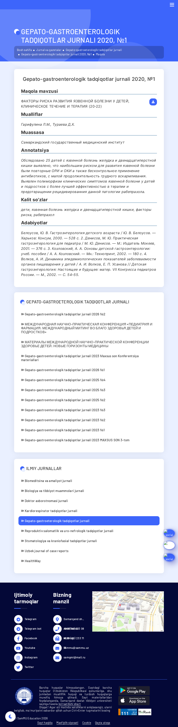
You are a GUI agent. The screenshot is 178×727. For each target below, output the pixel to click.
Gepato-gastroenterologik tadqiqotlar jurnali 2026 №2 (64, 314)
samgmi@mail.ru (74, 657)
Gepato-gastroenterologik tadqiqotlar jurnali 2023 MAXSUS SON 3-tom (76, 440)
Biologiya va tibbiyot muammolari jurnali (54, 491)
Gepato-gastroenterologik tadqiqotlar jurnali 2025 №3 (64, 390)
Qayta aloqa (102, 722)
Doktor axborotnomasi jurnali (46, 501)
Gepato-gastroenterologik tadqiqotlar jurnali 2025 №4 (64, 380)
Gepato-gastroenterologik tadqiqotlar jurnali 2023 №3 (64, 410)
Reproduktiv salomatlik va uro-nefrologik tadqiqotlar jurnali (68, 531)
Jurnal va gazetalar (48, 50)
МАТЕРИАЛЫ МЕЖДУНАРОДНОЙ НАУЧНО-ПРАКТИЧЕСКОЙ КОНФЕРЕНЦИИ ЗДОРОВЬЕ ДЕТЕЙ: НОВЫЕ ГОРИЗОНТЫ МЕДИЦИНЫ (85, 344)
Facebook (31, 638)
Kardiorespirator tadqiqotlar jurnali (50, 511)
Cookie (86, 722)
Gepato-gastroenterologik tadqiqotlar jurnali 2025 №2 (64, 400)
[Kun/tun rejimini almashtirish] (10, 716)
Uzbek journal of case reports (46, 551)
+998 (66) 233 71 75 (74, 638)
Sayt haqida (45, 722)
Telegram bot (33, 628)
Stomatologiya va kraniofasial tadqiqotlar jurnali (60, 541)
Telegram (30, 619)
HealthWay (32, 561)
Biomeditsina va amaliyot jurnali (48, 481)
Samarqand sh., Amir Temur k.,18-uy (74, 619)
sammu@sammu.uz (75, 647)
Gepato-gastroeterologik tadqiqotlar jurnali (94, 50)
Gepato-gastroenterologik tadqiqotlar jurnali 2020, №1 (56, 54)
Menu (172, 4)
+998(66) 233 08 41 (74, 629)
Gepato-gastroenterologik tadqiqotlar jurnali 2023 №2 (64, 420)
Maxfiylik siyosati (67, 722)
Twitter (29, 667)
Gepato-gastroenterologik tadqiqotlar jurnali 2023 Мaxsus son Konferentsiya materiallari (80, 358)
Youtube (30, 647)
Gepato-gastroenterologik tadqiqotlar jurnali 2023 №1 (64, 430)
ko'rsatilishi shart (70, 704)
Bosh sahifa (24, 50)
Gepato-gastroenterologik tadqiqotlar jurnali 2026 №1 (64, 370)
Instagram (31, 657)
